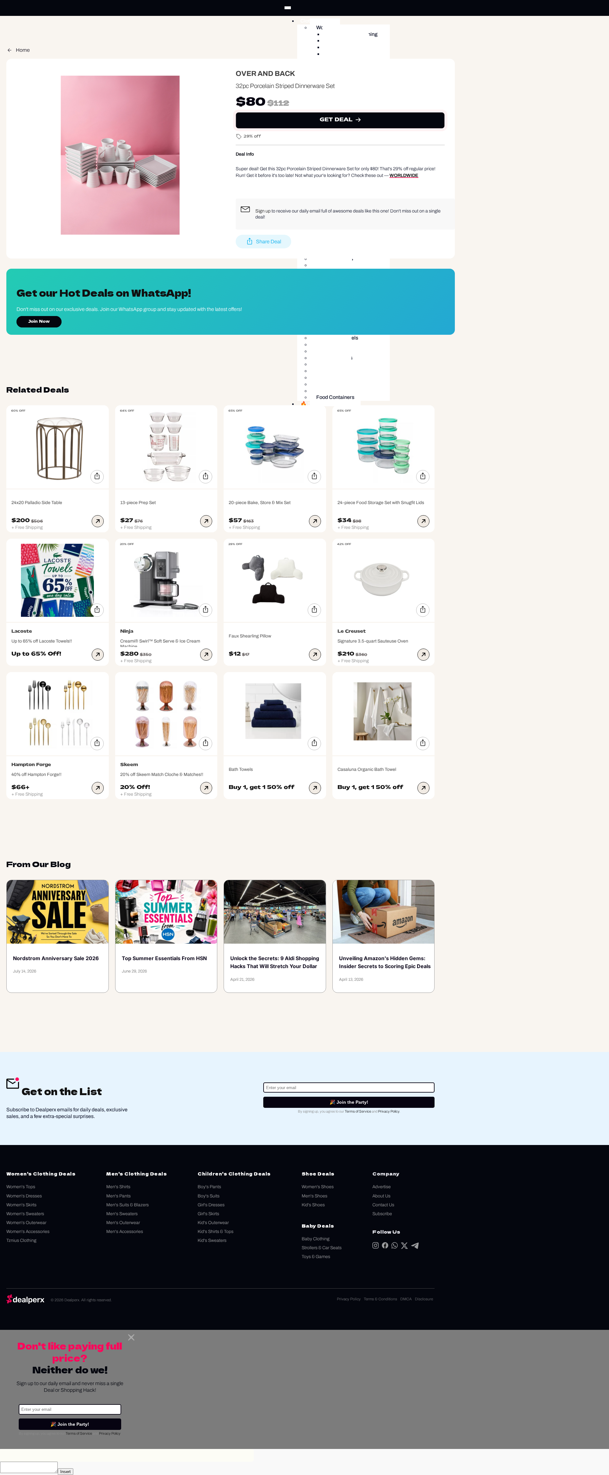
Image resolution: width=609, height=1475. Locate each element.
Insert (65, 1471)
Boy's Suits (208, 1196)
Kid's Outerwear (213, 1222)
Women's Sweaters (25, 1213)
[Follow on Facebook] (385, 1246)
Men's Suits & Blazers (127, 1204)
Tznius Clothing (21, 1240)
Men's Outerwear (123, 1222)
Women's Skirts (21, 1204)
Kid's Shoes (313, 1204)
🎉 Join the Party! (349, 1102)
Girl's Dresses (211, 1204)
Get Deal (336, 120)
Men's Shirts (118, 1186)
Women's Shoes (318, 1186)
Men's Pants (118, 1196)
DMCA (406, 1299)
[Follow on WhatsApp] (394, 1246)
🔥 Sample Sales (319, 404)
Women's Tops (20, 1186)
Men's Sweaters (122, 1213)
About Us (381, 1196)
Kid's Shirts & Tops (215, 1231)
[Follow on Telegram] (415, 1247)
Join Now (39, 322)
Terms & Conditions (380, 1299)
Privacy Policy (388, 1111)
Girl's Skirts (208, 1213)
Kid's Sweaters (212, 1240)
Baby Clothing (316, 1238)
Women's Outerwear (26, 1222)
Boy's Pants (209, 1186)
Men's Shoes (314, 1196)
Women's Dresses (24, 1196)
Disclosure (424, 1299)
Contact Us (383, 1204)
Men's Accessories (124, 1231)
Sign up (263, 210)
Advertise (381, 1186)
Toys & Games (316, 1256)
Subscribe (382, 1213)
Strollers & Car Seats (322, 1247)
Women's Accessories (27, 1231)
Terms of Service (358, 1111)
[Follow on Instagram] (375, 1246)
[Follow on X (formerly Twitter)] (404, 1247)
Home (23, 50)
